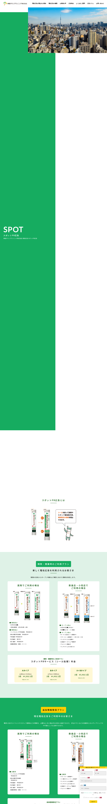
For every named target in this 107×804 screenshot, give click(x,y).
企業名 (83, 785)
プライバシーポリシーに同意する (93, 797)
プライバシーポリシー (88, 792)
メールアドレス (85, 777)
